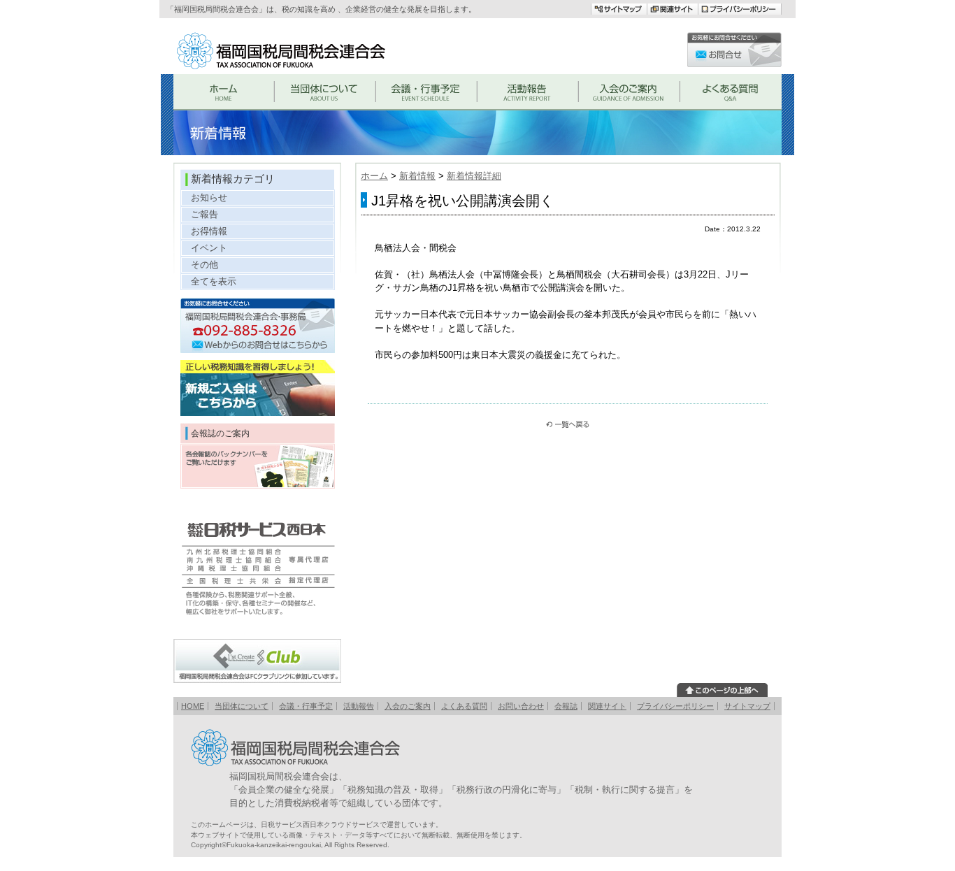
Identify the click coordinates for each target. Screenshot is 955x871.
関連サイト (607, 706)
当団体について (241, 706)
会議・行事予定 (306, 706)
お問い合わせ (521, 706)
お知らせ (209, 197)
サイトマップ (747, 706)
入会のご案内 (408, 706)
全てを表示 (213, 281)
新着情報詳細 (474, 176)
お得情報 (209, 231)
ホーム (374, 176)
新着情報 (417, 176)
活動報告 (358, 706)
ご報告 (204, 214)
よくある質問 (464, 706)
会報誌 (565, 706)
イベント (209, 248)
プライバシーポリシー (675, 706)
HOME (192, 706)
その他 (204, 264)
